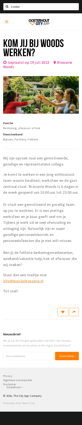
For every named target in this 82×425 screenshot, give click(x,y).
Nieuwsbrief (12, 334)
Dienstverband (12, 134)
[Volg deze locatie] (62, 312)
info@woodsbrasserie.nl (23, 281)
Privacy (7, 376)
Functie (8, 123)
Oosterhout (14, 387)
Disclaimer (9, 384)
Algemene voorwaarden (17, 380)
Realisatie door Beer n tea (19, 403)
